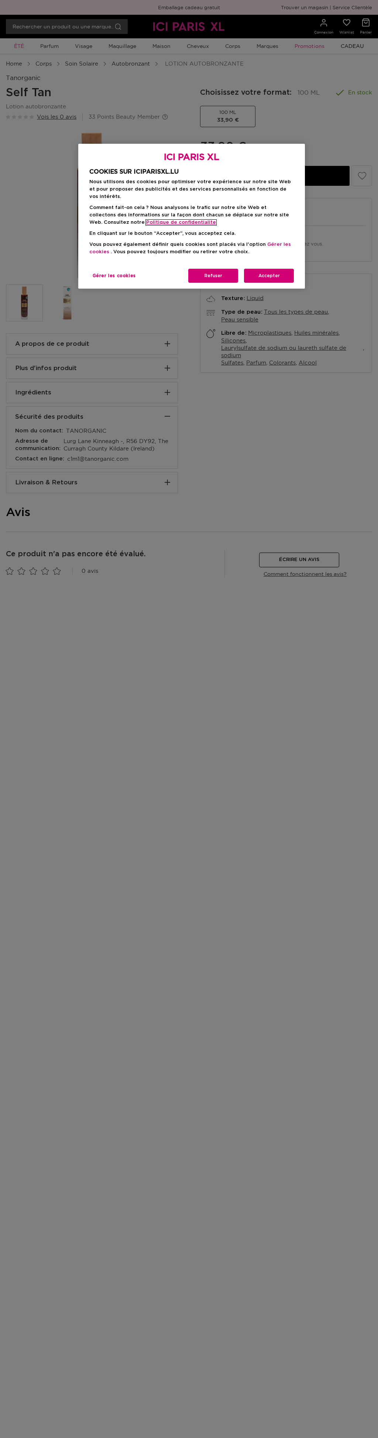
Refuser (213, 276)
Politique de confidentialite (181, 222)
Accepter (269, 276)
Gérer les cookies (114, 276)
